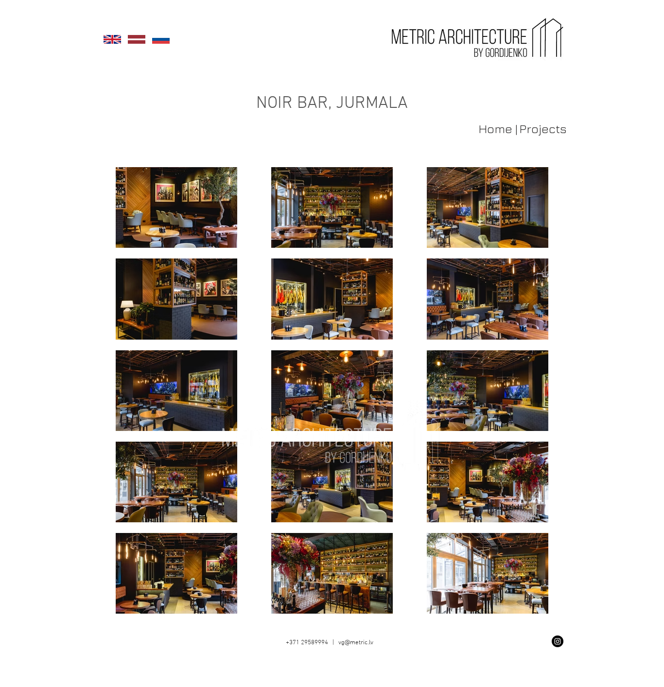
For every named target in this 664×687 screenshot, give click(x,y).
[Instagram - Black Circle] (557, 641)
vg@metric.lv (355, 643)
